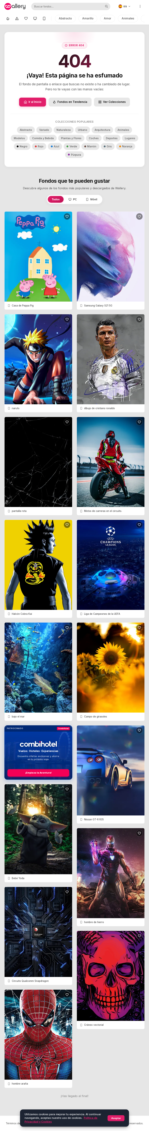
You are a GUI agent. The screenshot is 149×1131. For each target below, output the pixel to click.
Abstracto (65, 18)
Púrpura (76, 154)
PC (75, 199)
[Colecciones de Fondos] (16, 18)
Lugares (130, 138)
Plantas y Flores (71, 138)
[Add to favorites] (67, 216)
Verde (73, 146)
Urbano (82, 129)
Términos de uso (15, 1123)
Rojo (40, 146)
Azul (56, 146)
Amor (107, 18)
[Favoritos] (26, 18)
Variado (44, 129)
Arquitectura (102, 129)
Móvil (93, 199)
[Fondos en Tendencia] (7, 18)
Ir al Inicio (35, 102)
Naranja (127, 146)
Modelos (19, 138)
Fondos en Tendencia (72, 102)
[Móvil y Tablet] (44, 18)
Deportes (112, 138)
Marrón (91, 146)
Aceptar (116, 1118)
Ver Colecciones (114, 102)
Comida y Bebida (43, 138)
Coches (94, 138)
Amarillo (87, 18)
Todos (56, 199)
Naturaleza (64, 129)
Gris (109, 146)
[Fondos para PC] (35, 18)
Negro (23, 146)
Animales (128, 18)
